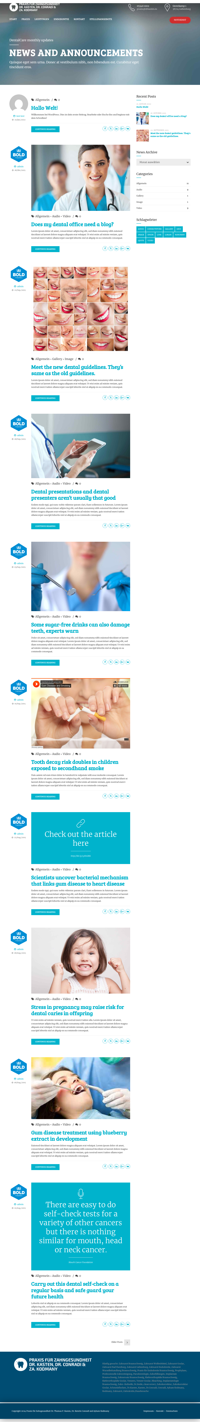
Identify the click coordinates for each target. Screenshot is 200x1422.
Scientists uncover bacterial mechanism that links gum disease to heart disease (79, 880)
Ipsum (150, 235)
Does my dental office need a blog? (72, 224)
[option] (80, 178)
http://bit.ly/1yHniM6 (81, 856)
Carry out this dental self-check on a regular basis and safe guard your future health (75, 1290)
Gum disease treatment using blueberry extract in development (79, 1135)
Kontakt (79, 19)
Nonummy (180, 235)
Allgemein (42, 100)
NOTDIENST (180, 20)
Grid (179, 229)
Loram (168, 235)
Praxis (26, 19)
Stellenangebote (101, 19)
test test (20, 116)
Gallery (57, 359)
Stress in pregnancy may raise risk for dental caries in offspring (77, 1010)
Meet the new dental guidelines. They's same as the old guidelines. (170, 135)
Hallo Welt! (44, 107)
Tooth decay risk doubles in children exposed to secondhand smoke (74, 765)
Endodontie (61, 19)
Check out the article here (81, 839)
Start (13, 19)
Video (67, 216)
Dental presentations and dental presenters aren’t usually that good (73, 494)
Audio (56, 216)
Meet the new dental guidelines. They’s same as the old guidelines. (77, 370)
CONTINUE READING (45, 129)
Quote (141, 240)
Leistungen (42, 19)
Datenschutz (172, 1411)
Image (69, 359)
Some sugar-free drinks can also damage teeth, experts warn (80, 627)
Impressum (148, 1411)
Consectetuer (154, 229)
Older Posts (117, 1342)
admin (20, 166)
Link (159, 235)
